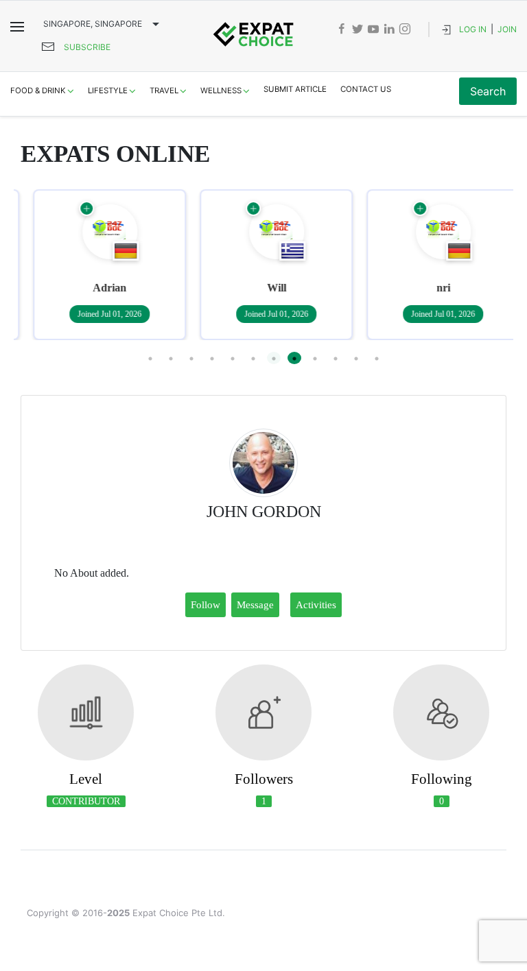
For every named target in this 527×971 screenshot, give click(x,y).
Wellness (221, 90)
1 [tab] (150, 358)
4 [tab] (212, 358)
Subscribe (87, 47)
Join (507, 29)
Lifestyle (108, 90)
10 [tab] (335, 358)
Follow (205, 604)
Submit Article (295, 89)
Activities (316, 604)
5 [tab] (232, 358)
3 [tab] (191, 358)
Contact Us (365, 89)
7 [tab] (274, 358)
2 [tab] (171, 358)
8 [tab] (294, 358)
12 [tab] (377, 358)
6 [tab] (253, 358)
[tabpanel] (97, 264)
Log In (473, 29)
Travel (164, 90)
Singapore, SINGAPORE (92, 24)
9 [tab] (315, 358)
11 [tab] (356, 358)
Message (255, 604)
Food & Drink (38, 90)
